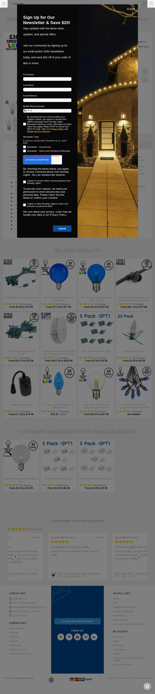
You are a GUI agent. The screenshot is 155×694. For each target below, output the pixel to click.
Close (131, 9)
